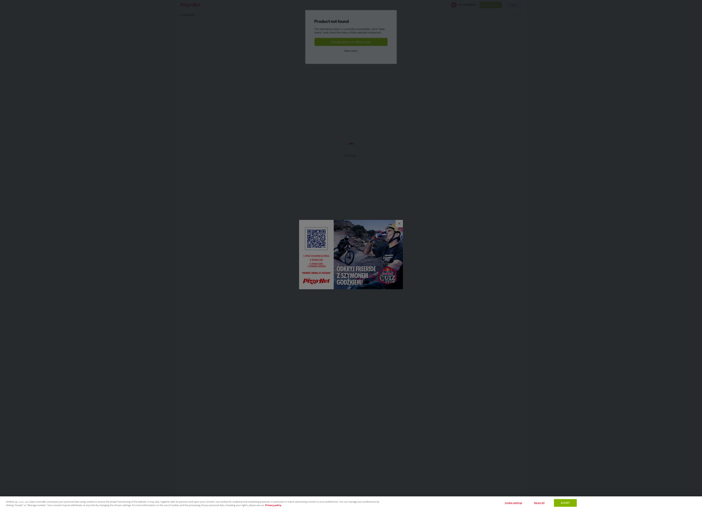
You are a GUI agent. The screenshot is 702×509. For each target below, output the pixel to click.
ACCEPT (565, 502)
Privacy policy (273, 505)
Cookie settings (513, 502)
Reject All (539, 502)
